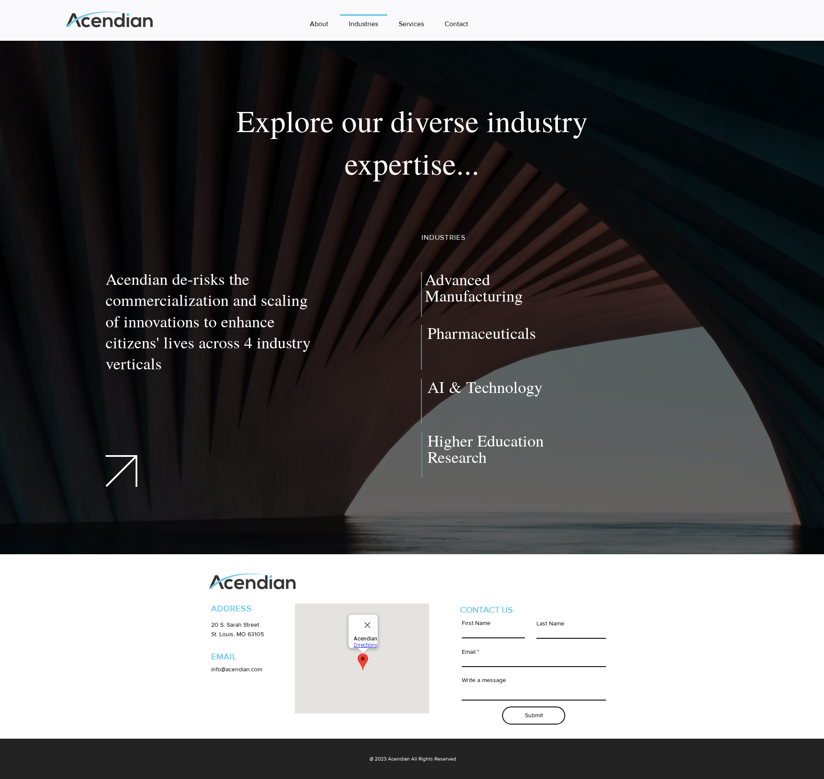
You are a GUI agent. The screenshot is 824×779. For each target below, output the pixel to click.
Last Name (550, 623)
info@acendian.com (236, 669)
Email (469, 652)
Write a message (484, 680)
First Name (476, 623)
